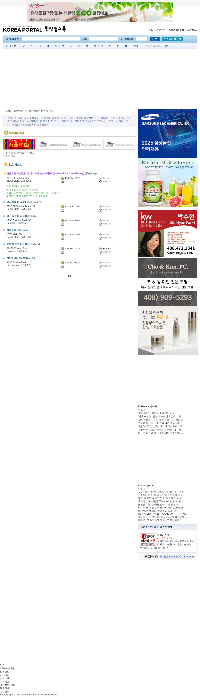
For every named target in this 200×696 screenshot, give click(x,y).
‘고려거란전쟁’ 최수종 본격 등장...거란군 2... (161, 419)
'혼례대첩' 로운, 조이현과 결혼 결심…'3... (159, 423)
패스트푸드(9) (59, 118)
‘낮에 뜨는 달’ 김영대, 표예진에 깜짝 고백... (160, 416)
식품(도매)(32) (117, 118)
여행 (166, 45)
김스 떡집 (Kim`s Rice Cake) (22, 216)
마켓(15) (24, 121)
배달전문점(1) (91, 118)
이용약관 (4, 681)
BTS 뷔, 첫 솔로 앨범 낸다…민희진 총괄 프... (161, 520)
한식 (160, 45)
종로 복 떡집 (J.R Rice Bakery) (23, 244)
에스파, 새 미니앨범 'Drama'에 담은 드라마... (161, 501)
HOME (8, 111)
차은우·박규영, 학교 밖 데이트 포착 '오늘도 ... (161, 433)
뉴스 (150, 29)
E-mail (106, 248)
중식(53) (45, 118)
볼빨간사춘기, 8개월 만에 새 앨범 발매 (158, 504)
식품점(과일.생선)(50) (23, 124)
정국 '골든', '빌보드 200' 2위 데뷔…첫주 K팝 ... (162, 492)
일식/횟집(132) (31, 118)
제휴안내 (4, 688)
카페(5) (34, 121)
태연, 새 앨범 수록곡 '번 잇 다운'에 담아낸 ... (160, 498)
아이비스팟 (163, 535)
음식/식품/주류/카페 (38, 111)
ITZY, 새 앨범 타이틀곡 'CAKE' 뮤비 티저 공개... (162, 513)
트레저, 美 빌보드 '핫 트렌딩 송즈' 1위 (157, 510)
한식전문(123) (14, 118)
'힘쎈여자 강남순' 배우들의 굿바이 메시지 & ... (162, 429)
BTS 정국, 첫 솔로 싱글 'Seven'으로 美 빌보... (161, 507)
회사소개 (4, 678)
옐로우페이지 (20, 111)
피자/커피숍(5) (82, 121)
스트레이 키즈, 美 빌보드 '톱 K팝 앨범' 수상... (161, 495)
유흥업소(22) (43, 124)
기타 (135, 45)
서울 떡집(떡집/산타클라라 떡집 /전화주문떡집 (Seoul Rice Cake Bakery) (45, 173)
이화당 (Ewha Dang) (17, 230)
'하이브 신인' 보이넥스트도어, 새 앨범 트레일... (162, 517)
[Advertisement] (100, 80)
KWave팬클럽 (176, 29)
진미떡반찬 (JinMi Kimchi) (21, 258)
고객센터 (4, 691)
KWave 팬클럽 (7, 668)
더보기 (141, 409)
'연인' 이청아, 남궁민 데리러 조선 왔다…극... (161, 426)
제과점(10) (67, 121)
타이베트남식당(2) (49, 121)
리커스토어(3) (99, 121)
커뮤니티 (161, 29)
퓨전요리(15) (75, 118)
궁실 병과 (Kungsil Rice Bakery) (24, 202)
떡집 (52, 111)
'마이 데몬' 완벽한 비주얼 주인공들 (156, 413)
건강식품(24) (115, 121)
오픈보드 (192, 29)
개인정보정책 (7, 685)
